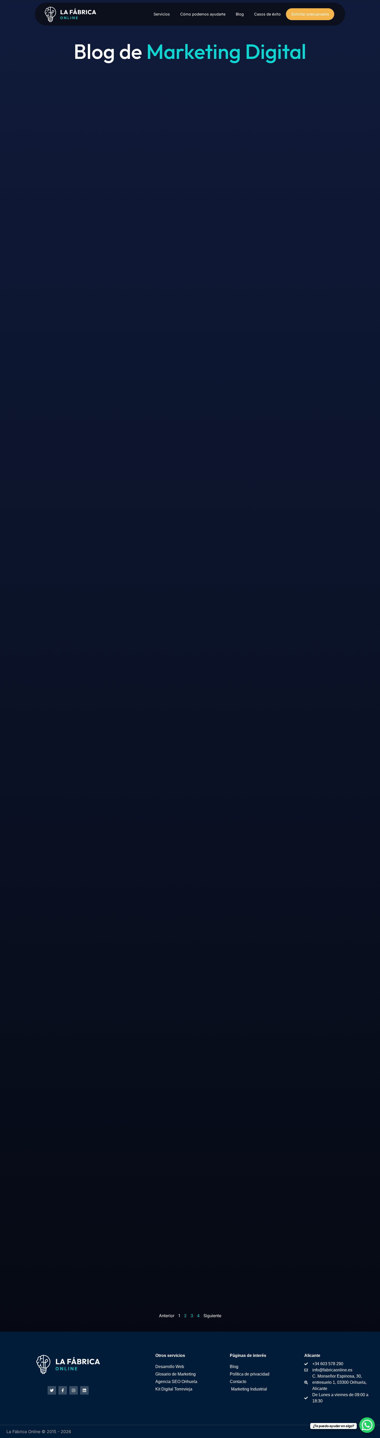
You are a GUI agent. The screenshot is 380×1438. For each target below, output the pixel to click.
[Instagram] (73, 1390)
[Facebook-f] (62, 1390)
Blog (240, 14)
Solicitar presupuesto (310, 14)
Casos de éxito (267, 14)
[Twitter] (52, 1390)
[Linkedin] (84, 1390)
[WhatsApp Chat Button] (367, 1425)
